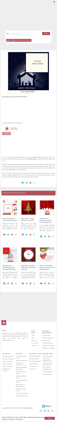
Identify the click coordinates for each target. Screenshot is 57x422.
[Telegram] (46, 406)
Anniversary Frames (47, 343)
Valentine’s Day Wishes (34, 356)
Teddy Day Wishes (33, 364)
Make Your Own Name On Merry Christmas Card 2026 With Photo (46, 267)
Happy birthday (32, 159)
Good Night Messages (8, 356)
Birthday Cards (46, 340)
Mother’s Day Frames (8, 366)
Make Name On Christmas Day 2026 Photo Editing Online (45, 220)
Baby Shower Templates (48, 348)
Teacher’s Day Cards (7, 361)
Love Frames (32, 369)
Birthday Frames (47, 335)
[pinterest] (48, 410)
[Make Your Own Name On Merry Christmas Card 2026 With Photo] (47, 255)
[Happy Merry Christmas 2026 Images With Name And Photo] (28, 255)
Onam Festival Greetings (22, 393)
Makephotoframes (28, 408)
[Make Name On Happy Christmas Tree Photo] (28, 208)
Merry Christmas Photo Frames (22, 40)
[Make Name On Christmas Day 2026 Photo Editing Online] (47, 208)
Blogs (32, 338)
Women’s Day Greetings (8, 358)
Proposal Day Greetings (35, 361)
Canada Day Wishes (47, 371)
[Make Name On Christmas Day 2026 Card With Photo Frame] (10, 255)
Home (10, 40)
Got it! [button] (49, 418)
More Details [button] (19, 419)
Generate (6, 133)
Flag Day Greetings (47, 374)
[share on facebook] (22, 183)
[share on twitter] (26, 183)
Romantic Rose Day (34, 358)
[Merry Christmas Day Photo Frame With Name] (10, 208)
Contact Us (34, 340)
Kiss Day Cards (33, 366)
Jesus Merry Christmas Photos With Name (14, 96)
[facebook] (40, 410)
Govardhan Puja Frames (22, 396)
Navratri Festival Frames (22, 360)
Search (46, 33)
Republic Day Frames (48, 356)
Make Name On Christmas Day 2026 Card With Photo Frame (9, 267)
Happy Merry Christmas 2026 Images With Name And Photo (28, 267)
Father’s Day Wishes (7, 364)
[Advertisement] (28, 14)
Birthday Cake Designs (48, 338)
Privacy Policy (34, 343)
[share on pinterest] (30, 183)
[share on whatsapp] (34, 183)
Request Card (34, 345)
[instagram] (52, 410)
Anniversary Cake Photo (48, 345)
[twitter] (44, 410)
